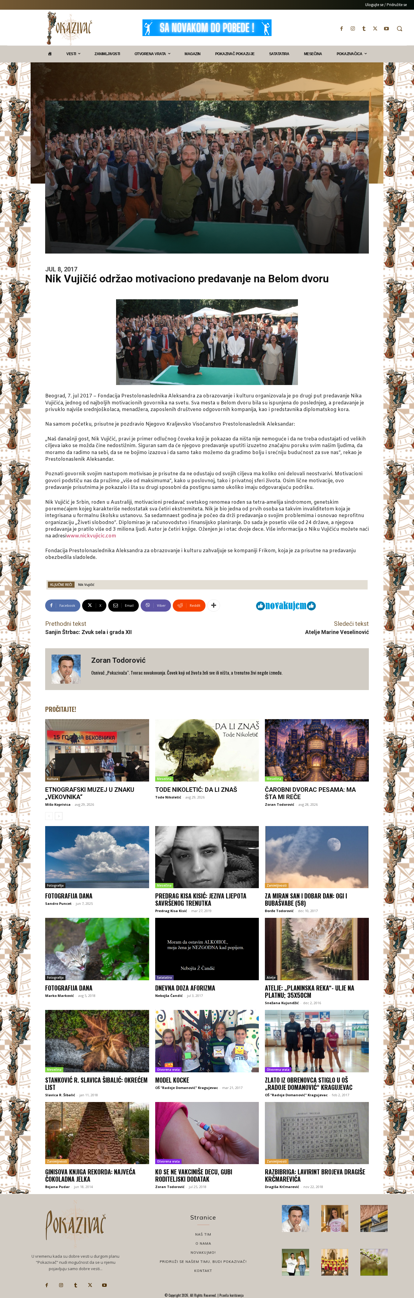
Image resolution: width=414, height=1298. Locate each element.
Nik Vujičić (86, 584)
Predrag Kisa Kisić (171, 910)
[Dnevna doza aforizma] (207, 949)
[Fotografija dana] (97, 857)
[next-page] (58, 816)
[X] (375, 29)
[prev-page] (49, 816)
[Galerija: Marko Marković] (374, 1262)
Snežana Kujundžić (282, 1003)
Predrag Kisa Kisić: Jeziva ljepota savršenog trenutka (200, 899)
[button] (399, 28)
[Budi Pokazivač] (295, 1262)
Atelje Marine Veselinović (337, 632)
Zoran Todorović (118, 660)
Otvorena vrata (168, 1069)
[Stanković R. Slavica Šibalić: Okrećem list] (97, 1041)
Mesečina (164, 779)
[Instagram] (353, 29)
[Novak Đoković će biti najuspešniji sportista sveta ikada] (295, 1218)
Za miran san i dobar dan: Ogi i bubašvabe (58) (306, 899)
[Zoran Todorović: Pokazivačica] (374, 1218)
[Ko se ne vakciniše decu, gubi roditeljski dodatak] (207, 1133)
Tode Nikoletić (168, 797)
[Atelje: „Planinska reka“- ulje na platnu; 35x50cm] (317, 949)
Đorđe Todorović (279, 910)
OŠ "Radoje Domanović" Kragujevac (186, 1087)
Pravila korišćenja (231, 1295)
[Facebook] (341, 29)
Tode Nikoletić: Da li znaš (196, 789)
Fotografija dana (68, 895)
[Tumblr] (364, 29)
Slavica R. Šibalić (60, 1095)
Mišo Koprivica (58, 804)
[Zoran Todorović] (68, 669)
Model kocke (172, 1079)
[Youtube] (386, 29)
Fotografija (55, 885)
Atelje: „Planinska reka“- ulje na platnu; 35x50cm (309, 991)
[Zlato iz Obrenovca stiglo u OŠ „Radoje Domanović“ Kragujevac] (317, 1041)
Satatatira (164, 977)
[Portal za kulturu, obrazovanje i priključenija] (69, 28)
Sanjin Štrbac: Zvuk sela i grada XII (88, 632)
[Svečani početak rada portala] (335, 1262)
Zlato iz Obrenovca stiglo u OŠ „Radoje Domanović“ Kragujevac (308, 1083)
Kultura (52, 779)
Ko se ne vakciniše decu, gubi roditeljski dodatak (193, 1175)
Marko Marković (59, 995)
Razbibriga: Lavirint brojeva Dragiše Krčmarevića (315, 1175)
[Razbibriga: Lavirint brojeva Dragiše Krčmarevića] (317, 1133)
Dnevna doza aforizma (185, 987)
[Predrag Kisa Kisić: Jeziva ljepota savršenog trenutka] (207, 857)
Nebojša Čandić (169, 995)
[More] (213, 605)
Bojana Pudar (57, 1186)
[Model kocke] (207, 1041)
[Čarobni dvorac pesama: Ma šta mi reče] (317, 750)
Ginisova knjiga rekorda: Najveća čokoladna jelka (90, 1175)
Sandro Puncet (58, 903)
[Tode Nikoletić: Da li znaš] (207, 750)
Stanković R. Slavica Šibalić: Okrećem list (96, 1083)
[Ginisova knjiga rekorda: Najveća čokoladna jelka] (97, 1133)
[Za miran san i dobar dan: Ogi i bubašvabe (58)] (317, 857)
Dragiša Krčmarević (282, 1186)
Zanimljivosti (277, 885)
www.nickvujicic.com (91, 536)
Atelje (271, 977)
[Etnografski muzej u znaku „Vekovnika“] (97, 750)
